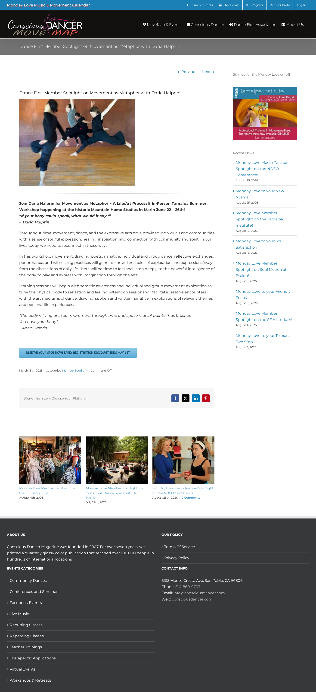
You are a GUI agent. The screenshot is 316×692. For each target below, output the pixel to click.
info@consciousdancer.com (199, 593)
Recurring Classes (26, 625)
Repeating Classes (27, 636)
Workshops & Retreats (30, 680)
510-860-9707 (187, 587)
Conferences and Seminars (34, 591)
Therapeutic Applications (33, 658)
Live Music (19, 614)
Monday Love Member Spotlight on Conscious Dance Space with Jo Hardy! (114, 493)
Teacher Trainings (26, 647)
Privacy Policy (176, 558)
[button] (22, 470)
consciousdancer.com (192, 599)
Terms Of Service (179, 547)
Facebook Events (26, 603)
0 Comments (191, 497)
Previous (189, 72)
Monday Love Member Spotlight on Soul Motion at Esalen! (261, 269)
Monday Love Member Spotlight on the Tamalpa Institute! (259, 219)
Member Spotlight (74, 370)
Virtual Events (23, 669)
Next (206, 72)
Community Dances (28, 580)
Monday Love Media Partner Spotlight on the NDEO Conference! (262, 168)
